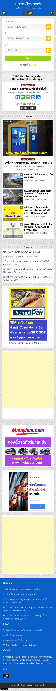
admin (12, 92)
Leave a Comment (42, 92)
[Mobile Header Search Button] (52, 13)
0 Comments (39, 166)
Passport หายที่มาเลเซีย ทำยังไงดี (28, 88)
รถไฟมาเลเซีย (29, 159)
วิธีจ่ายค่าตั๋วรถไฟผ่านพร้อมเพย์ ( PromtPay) (22, 630)
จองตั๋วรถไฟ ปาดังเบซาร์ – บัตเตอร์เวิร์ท (20, 256)
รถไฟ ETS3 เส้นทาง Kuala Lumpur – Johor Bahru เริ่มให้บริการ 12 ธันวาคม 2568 (37, 210)
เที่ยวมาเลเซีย (29, 85)
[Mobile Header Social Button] (3, 13)
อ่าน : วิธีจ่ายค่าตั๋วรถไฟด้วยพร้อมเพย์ (25, 343)
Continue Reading (27, 108)
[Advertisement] (28, 380)
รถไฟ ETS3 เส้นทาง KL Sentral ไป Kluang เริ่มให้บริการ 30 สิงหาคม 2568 (38, 227)
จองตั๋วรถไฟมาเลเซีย (28, 3)
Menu (30, 12)
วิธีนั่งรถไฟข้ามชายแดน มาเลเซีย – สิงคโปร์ (28, 163)
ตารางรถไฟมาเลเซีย (12, 640)
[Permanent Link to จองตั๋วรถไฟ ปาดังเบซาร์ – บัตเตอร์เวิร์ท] (13, 180)
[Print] (28, 97)
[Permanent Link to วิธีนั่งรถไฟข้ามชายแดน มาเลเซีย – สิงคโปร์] (28, 138)
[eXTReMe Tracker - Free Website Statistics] (6, 677)
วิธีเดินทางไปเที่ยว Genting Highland (20, 645)
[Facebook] (17, 97)
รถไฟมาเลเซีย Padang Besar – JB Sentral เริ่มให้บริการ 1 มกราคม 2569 (38, 193)
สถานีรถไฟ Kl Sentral (13, 635)
